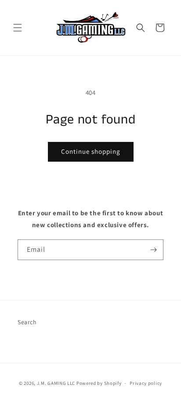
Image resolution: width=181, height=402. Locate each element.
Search (27, 322)
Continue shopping (90, 151)
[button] (17, 27)
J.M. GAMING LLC (56, 383)
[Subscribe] (153, 249)
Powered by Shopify (99, 383)
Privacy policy (146, 383)
